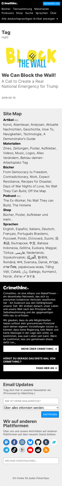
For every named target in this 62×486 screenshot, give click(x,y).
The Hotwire (21, 205)
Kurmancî (49, 272)
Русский (9, 238)
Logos (30, 153)
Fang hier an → (46, 368)
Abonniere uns (51, 3)
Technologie (32, 134)
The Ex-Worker (14, 200)
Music (19, 153)
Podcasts (8, 13)
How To (47, 129)
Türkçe (8, 253)
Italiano (34, 229)
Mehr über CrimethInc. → (39, 348)
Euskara (38, 248)
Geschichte (31, 129)
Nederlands (35, 253)
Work (33, 177)
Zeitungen (20, 148)
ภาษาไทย (9, 267)
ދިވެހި (24, 272)
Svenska (30, 262)
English (8, 229)
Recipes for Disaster (36, 181)
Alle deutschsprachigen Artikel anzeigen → (30, 18)
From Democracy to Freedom (25, 172)
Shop (19, 13)
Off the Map (37, 191)
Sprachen (42, 13)
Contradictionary (15, 177)
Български (19, 243)
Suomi (49, 238)
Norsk (7, 276)
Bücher (6, 8)
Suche (29, 13)
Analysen (37, 124)
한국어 (42, 257)
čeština (24, 248)
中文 (32, 243)
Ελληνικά (35, 238)
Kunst (7, 124)
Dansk (43, 262)
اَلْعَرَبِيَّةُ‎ (31, 257)
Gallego (34, 272)
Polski (22, 238)
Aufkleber (48, 148)
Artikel (8, 120)
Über (53, 13)
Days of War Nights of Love (23, 186)
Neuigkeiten (12, 134)
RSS (16, 120)
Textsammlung (22, 8)
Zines (7, 148)
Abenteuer (21, 124)
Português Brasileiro (32, 234)
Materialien (41, 8)
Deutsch (48, 229)
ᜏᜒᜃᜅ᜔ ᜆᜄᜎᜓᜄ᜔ (24, 276)
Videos (8, 153)
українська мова (30, 267)
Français (9, 234)
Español (22, 229)
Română (9, 262)
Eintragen (50, 414)
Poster (35, 148)
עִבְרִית (53, 262)
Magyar (50, 248)
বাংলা (19, 262)
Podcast (9, 196)
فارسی (20, 253)
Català (15, 272)
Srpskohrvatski (14, 257)
